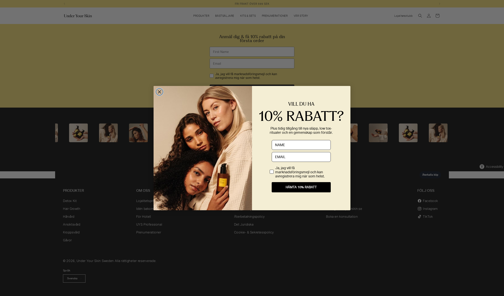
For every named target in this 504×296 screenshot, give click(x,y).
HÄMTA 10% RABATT (301, 187)
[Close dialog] (159, 91)
